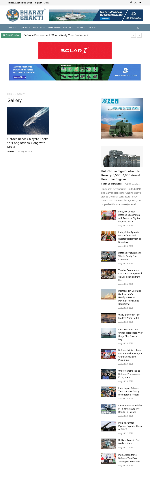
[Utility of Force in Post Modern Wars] (108, 444)
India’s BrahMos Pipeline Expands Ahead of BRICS (130, 426)
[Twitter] (135, 3)
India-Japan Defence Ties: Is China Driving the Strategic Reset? (129, 391)
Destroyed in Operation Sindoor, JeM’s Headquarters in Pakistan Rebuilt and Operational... (130, 297)
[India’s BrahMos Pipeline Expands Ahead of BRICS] (108, 426)
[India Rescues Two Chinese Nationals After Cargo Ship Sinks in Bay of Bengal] (108, 333)
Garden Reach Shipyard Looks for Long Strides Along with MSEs (27, 143)
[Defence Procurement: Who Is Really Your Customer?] (108, 256)
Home (10, 93)
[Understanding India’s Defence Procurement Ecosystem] (108, 374)
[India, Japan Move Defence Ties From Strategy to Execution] (108, 458)
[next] (139, 35)
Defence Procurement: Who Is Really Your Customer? (56, 35)
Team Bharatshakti (111, 183)
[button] (138, 27)
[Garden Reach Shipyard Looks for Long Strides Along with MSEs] (28, 121)
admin (10, 151)
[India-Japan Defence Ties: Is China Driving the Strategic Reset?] (108, 392)
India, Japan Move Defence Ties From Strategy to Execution (129, 458)
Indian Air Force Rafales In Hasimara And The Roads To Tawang (130, 408)
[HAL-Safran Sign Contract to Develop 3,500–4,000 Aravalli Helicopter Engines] (122, 156)
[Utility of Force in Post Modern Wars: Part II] (108, 318)
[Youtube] (140, 3)
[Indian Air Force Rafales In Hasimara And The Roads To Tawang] (108, 409)
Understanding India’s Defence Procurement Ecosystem (129, 374)
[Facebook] (131, 3)
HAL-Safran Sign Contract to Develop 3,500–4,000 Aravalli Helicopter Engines (121, 175)
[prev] (133, 35)
